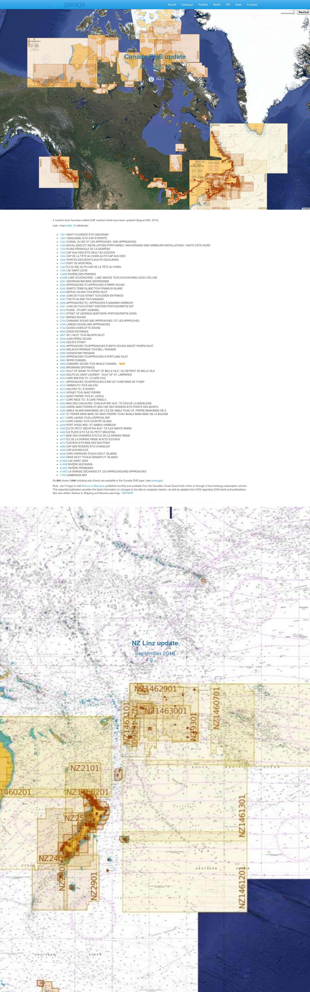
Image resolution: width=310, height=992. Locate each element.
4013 (63, 389)
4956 (63, 450)
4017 (63, 399)
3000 (63, 295)
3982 (63, 363)
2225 (63, 285)
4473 (63, 439)
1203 (63, 238)
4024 (63, 403)
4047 (63, 414)
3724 (63, 320)
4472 (63, 435)
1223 (63, 241)
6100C (63, 468)
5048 (63, 453)
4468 (63, 428)
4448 (63, 425)
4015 (63, 392)
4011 (63, 381)
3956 (63, 349)
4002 (63, 374)
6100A (63, 460)
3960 (63, 356)
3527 (63, 317)
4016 (63, 396)
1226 (63, 245)
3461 (63, 306)
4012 (63, 385)
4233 (63, 421)
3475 (63, 310)
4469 (63, 432)
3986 (63, 367)
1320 (63, 267)
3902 (63, 342)
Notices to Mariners (93, 486)
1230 (63, 249)
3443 (63, 299)
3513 (63, 313)
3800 (63, 331)
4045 (63, 410)
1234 (63, 256)
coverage (156, 480)
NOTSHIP (127, 493)
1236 (63, 259)
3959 (63, 353)
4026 (63, 407)
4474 (63, 442)
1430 (63, 270)
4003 (63, 378)
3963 (63, 360)
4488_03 (71, 225)
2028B (63, 277)
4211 (63, 417)
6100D (63, 471)
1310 (63, 263)
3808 (63, 338)
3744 (63, 328)
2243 (63, 292)
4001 (63, 371)
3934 (63, 346)
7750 (63, 475)
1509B (63, 274)
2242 (63, 288)
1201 (63, 234)
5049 (63, 457)
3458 (63, 302)
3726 (63, 324)
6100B (63, 464)
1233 (63, 252)
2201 (63, 281)
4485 (63, 446)
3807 (63, 335)
